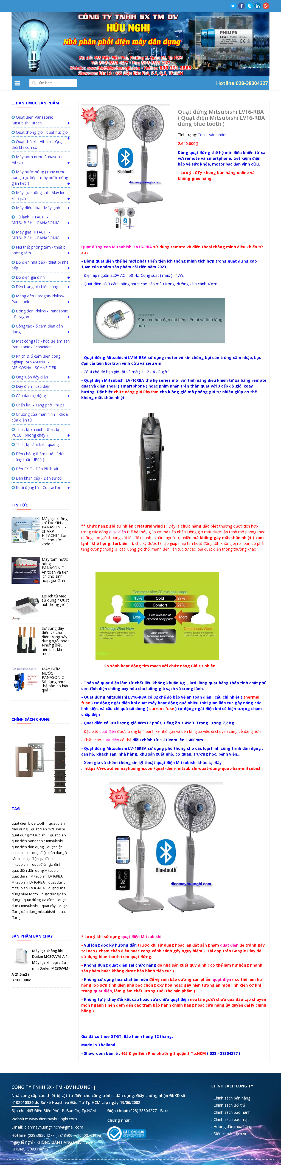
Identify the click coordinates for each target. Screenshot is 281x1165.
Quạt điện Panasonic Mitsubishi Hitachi (32, 120)
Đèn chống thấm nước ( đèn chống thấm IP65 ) (39, 456)
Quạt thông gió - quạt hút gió (41, 132)
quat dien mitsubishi (48, 829)
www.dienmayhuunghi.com (53, 1118)
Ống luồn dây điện (31, 377)
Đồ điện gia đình (30, 277)
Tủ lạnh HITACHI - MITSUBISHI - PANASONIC (35, 219)
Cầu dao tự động (30, 395)
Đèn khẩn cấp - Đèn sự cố (38, 478)
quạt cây (49, 905)
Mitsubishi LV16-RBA (29, 882)
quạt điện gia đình (46, 864)
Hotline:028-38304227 (242, 82)
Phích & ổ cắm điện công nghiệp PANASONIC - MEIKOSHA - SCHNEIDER (36, 362)
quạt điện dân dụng (28, 846)
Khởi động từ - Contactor (37, 487)
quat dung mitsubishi (29, 835)
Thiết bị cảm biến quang (37, 444)
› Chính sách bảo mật (230, 1119)
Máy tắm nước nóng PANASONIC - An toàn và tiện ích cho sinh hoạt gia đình (55, 570)
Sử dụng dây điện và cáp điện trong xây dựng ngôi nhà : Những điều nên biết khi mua (55, 641)
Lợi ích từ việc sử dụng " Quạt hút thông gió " (55, 600)
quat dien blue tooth (29, 823)
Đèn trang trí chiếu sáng (36, 286)
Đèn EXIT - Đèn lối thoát (36, 468)
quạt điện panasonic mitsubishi (37, 840)
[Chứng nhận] (126, 1133)
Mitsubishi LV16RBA (46, 876)
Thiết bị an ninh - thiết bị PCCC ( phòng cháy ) (35, 432)
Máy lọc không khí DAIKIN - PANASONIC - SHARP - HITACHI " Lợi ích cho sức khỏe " (55, 531)
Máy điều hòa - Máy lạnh (37, 207)
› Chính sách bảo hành (231, 1112)
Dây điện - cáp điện (32, 386)
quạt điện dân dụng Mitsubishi (36, 870)
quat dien (58, 835)
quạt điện (20, 876)
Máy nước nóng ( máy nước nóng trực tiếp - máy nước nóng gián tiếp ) (40, 177)
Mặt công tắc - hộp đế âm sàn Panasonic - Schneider (41, 343)
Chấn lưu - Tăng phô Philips (39, 405)
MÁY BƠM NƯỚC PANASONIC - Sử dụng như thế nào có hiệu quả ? (55, 679)
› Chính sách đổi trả (228, 1105)
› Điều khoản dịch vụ (229, 1133)
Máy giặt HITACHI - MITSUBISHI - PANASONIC (35, 234)
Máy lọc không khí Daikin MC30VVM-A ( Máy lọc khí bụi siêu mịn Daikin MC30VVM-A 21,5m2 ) (41, 962)
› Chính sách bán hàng (230, 1098)
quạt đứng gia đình (39, 899)
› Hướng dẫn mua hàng (231, 1126)
